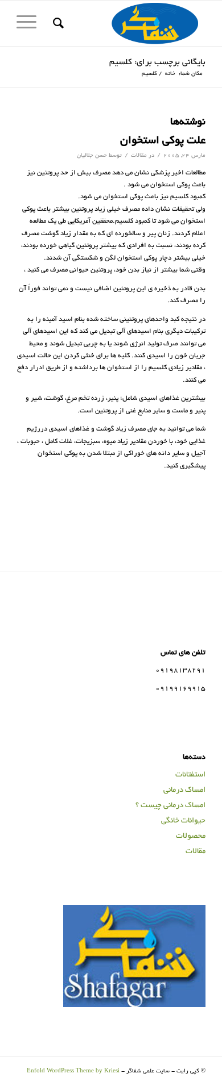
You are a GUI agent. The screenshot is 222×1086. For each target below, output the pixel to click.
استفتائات (190, 775)
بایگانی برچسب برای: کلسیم (157, 62)
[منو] (30, 23)
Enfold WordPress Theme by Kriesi (73, 1071)
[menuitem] (56, 23)
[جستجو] (56, 23)
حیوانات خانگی (183, 821)
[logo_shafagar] (130, 23)
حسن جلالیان (92, 156)
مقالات (139, 156)
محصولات (190, 836)
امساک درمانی (184, 790)
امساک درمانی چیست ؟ (170, 805)
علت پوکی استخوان (162, 141)
